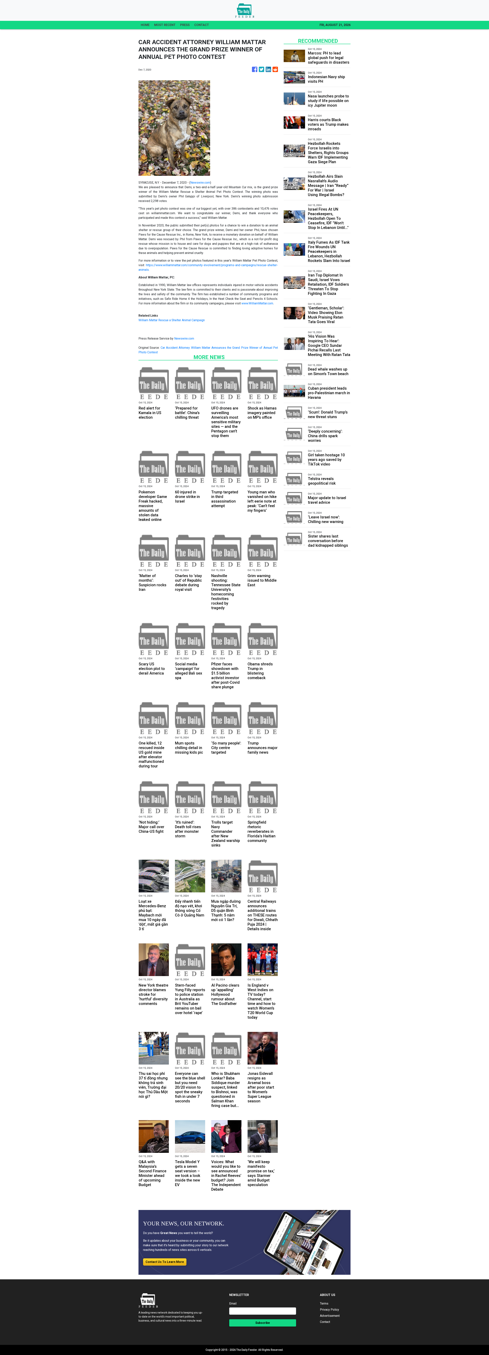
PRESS (185, 25)
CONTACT (201, 25)
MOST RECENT (165, 25)
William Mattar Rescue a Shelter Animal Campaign (171, 320)
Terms (324, 1303)
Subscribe (262, 1323)
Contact (325, 1322)
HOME (145, 25)
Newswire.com (200, 182)
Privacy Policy (329, 1309)
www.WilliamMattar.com (257, 303)
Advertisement (330, 1316)
